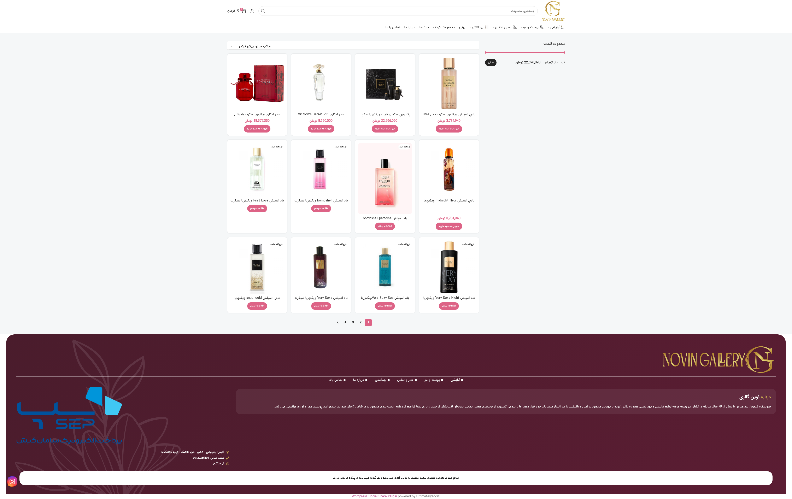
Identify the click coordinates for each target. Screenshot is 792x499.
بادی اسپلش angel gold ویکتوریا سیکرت (257, 300)
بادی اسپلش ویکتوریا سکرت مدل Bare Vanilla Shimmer (449, 117)
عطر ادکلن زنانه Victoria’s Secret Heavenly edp (321, 117)
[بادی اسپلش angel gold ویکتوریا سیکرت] (257, 267)
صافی (491, 62)
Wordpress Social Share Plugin (375, 496)
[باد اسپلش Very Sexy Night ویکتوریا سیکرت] (449, 267)
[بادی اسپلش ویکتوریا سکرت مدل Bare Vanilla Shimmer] (449, 83)
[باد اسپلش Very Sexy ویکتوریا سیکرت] (321, 267)
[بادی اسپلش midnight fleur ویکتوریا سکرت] (449, 169)
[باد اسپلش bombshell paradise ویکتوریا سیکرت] (385, 178)
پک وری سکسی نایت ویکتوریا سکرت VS (385, 117)
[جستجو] (263, 11)
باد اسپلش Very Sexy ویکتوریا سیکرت (321, 297)
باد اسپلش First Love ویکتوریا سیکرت (257, 200)
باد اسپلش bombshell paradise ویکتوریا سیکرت (385, 220)
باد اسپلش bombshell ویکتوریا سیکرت (321, 200)
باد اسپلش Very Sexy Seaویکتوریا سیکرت (385, 300)
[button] (449, 129)
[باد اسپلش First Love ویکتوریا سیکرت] (257, 169)
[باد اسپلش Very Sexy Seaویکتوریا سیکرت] (385, 267)
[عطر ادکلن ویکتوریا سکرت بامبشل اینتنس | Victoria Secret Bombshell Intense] (257, 83)
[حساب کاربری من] (252, 11)
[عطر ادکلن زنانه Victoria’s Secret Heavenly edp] (321, 83)
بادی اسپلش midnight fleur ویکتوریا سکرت (449, 203)
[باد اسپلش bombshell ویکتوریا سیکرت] (321, 169)
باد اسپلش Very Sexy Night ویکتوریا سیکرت (449, 300)
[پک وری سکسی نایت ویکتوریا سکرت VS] (385, 83)
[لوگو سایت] (553, 10)
